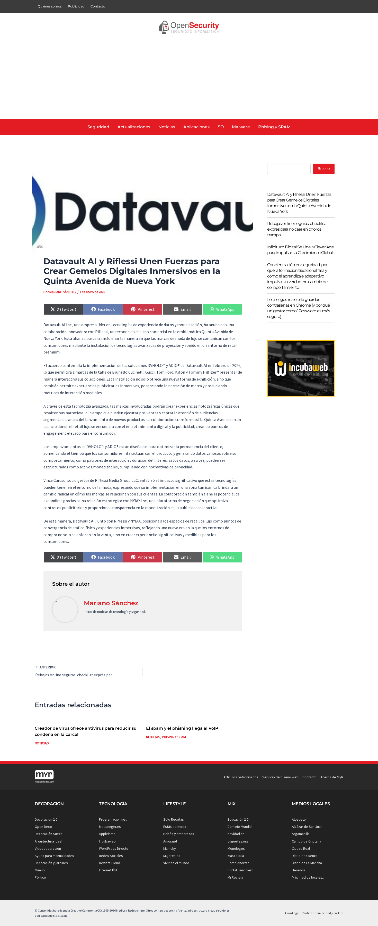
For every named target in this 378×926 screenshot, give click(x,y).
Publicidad (76, 6)
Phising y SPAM (174, 737)
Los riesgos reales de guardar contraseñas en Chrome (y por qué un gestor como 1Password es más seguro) (298, 308)
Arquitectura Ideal (48, 841)
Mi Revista (235, 877)
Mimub (40, 870)
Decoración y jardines (51, 863)
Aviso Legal (292, 913)
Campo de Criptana (306, 841)
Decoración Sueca (48, 833)
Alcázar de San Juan (307, 826)
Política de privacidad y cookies (322, 913)
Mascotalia (236, 855)
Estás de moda (174, 826)
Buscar (324, 169)
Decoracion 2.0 (46, 819)
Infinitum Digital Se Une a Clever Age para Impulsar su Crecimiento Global (300, 250)
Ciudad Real (301, 848)
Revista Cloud (109, 863)
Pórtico (40, 877)
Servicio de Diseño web (280, 777)
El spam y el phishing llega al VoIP (182, 728)
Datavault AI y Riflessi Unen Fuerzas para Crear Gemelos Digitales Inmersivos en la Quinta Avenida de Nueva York (299, 203)
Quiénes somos (50, 6)
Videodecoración (48, 848)
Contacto (98, 6)
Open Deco (43, 826)
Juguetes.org (238, 841)
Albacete (299, 819)
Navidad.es (236, 833)
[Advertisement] (189, 81)
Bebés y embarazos (178, 833)
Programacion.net (113, 819)
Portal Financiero (241, 870)
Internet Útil (108, 870)
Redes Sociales (111, 855)
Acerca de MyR (331, 777)
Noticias (42, 743)
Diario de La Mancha (307, 863)
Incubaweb (107, 841)
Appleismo (107, 833)
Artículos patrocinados (240, 777)
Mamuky (169, 848)
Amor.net (170, 841)
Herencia (298, 870)
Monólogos (236, 848)
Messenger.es (110, 826)
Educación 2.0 (238, 819)
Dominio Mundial (240, 826)
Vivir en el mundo (176, 863)
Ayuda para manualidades (54, 855)
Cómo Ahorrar (238, 863)
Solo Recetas (173, 819)
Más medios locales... (308, 877)
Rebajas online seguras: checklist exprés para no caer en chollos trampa (296, 229)
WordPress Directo (113, 848)
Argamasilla (301, 833)
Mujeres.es (171, 855)
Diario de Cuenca (305, 855)
